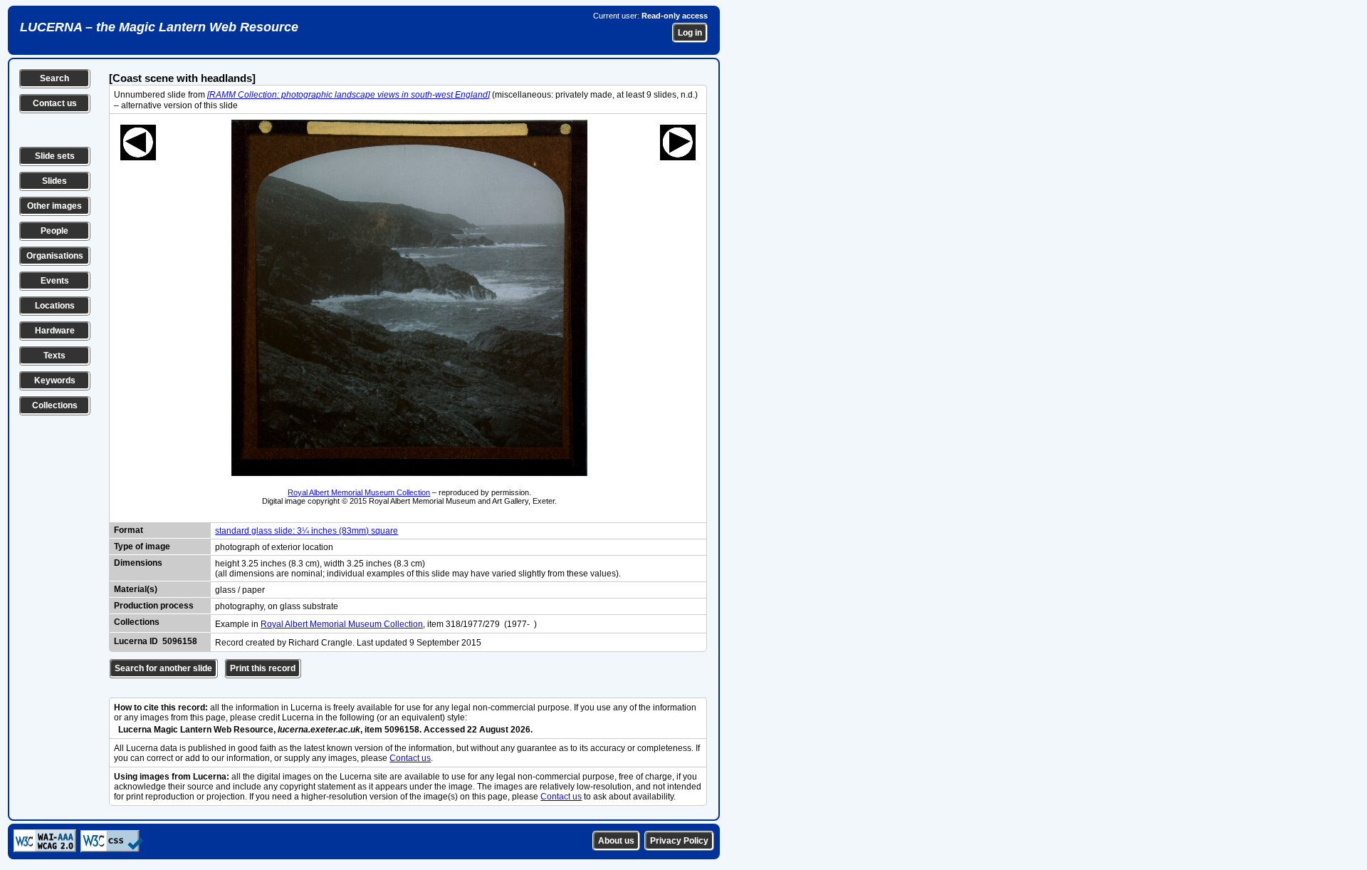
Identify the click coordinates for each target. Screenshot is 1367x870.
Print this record (262, 668)
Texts (54, 356)
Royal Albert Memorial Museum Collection (359, 492)
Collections (55, 405)
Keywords (54, 380)
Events (55, 281)
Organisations (54, 256)
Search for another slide (163, 668)
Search (54, 78)
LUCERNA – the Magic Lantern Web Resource (159, 27)
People (54, 231)
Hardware (55, 331)
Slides (54, 181)
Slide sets (55, 156)
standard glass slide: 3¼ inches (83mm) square (306, 531)
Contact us (55, 103)
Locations (55, 306)
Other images (54, 206)
